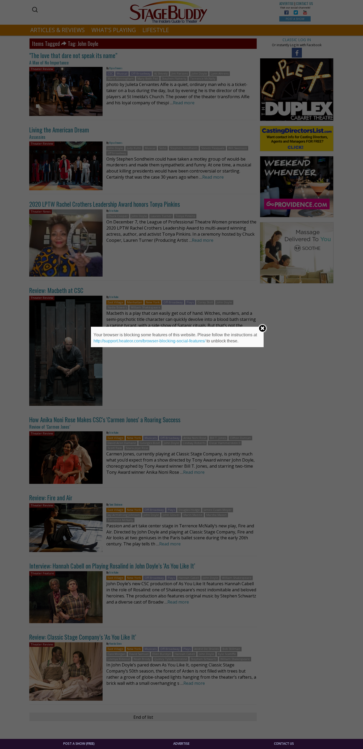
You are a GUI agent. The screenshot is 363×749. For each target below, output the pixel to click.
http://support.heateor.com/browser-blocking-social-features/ (149, 341)
